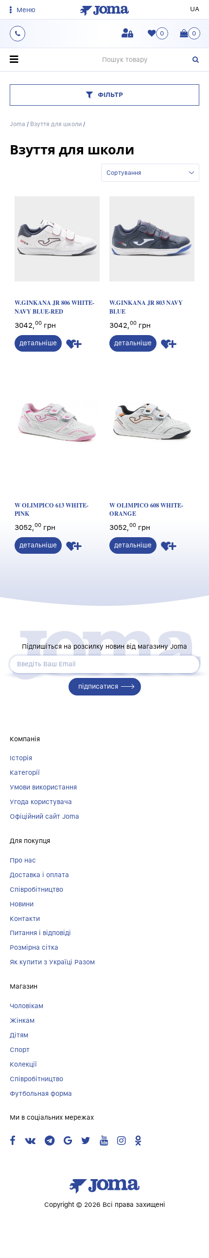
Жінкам (22, 1020)
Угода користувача (41, 802)
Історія (21, 758)
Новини (22, 904)
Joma (17, 124)
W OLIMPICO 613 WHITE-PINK (51, 509)
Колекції (23, 1064)
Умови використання (43, 787)
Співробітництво (36, 889)
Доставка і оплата (39, 875)
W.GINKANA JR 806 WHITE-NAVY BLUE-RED (54, 307)
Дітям (19, 1035)
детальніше (38, 343)
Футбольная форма (41, 1093)
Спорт (20, 1049)
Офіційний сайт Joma (44, 816)
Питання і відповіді (40, 933)
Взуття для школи (56, 124)
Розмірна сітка (34, 947)
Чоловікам (26, 1006)
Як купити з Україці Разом (52, 962)
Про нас (23, 860)
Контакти (25, 918)
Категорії (25, 772)
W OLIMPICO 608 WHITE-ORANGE (146, 509)
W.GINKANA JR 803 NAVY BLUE (146, 307)
